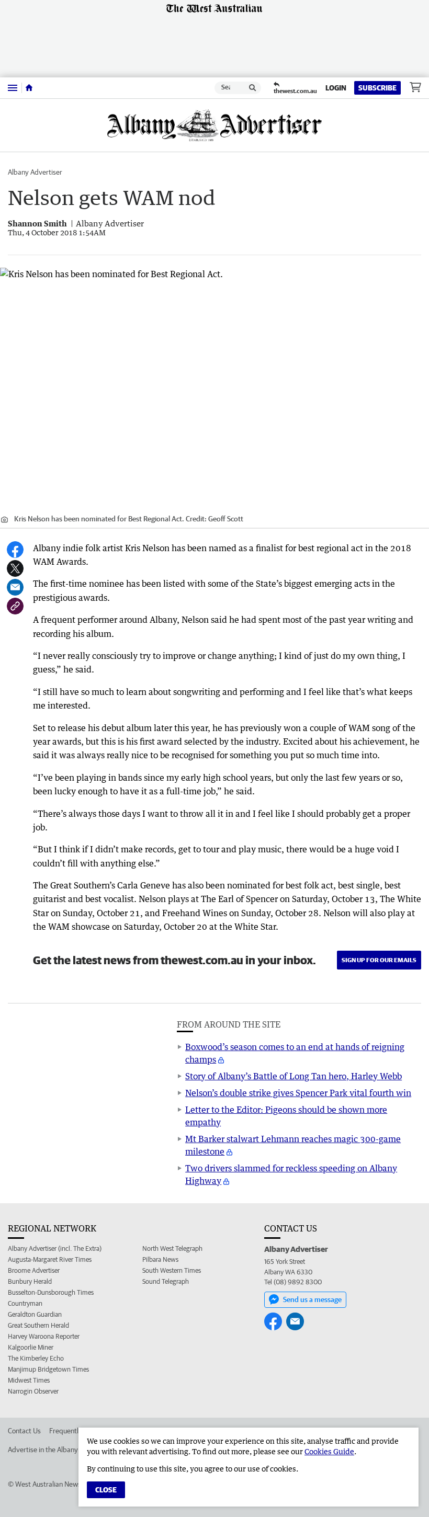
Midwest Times (29, 1380)
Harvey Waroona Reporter (44, 1336)
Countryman (25, 1303)
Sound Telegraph (165, 1281)
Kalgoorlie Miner (30, 1347)
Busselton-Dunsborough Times (51, 1292)
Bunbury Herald (30, 1281)
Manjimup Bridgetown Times (48, 1369)
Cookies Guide (329, 1451)
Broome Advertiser (34, 1270)
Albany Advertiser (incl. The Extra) (54, 1248)
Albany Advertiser (35, 172)
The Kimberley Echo (36, 1358)
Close (106, 1490)
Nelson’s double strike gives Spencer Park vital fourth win (298, 1093)
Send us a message (312, 1299)
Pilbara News (160, 1259)
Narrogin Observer (33, 1391)
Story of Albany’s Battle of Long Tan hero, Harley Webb (293, 1076)
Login (335, 88)
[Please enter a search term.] (252, 88)
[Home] (29, 88)
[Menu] (12, 87)
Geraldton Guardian (35, 1314)
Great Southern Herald (38, 1325)
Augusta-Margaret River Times (50, 1259)
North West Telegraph (172, 1248)
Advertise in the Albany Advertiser (59, 1449)
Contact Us (24, 1431)
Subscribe (377, 88)
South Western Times (171, 1270)
